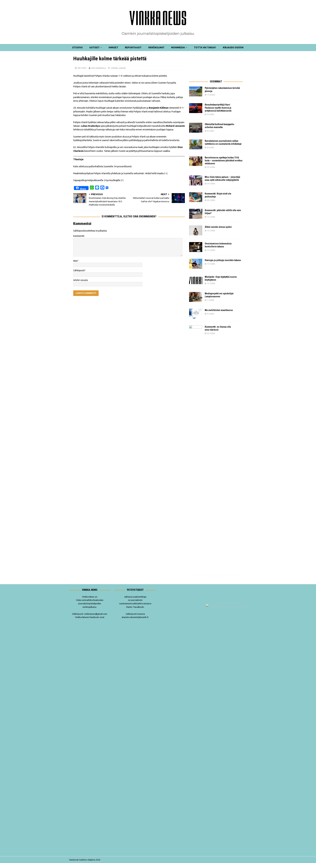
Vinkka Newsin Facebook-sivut (89, 617)
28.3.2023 (82, 68)
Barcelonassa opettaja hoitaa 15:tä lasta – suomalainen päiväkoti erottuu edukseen (223, 160)
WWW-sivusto (80, 280)
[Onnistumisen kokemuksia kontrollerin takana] (195, 247)
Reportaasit (133, 47)
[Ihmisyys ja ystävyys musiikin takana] (195, 264)
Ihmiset (113, 47)
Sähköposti (79, 270)
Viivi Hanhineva (98, 68)
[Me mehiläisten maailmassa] (195, 314)
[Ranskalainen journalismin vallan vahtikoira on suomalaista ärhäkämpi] (195, 144)
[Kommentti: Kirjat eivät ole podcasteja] (195, 197)
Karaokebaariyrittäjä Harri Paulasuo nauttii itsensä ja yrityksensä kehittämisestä (218, 107)
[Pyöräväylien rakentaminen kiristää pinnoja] (195, 91)
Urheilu (114, 68)
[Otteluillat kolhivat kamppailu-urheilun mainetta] (195, 128)
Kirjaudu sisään (233, 47)
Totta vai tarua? (205, 47)
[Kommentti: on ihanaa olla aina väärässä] (195, 448)
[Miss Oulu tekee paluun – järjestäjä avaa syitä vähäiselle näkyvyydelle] (195, 180)
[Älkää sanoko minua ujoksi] (195, 230)
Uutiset (94, 47)
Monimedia (178, 47)
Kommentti (78, 236)
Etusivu (77, 47)
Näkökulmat (156, 47)
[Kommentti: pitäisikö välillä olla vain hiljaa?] (195, 214)
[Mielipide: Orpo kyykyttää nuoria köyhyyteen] (195, 280)
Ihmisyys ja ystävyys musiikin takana (223, 260)
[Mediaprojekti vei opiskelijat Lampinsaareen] (195, 297)
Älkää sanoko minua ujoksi (218, 227)
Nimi (75, 261)
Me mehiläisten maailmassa (219, 310)
